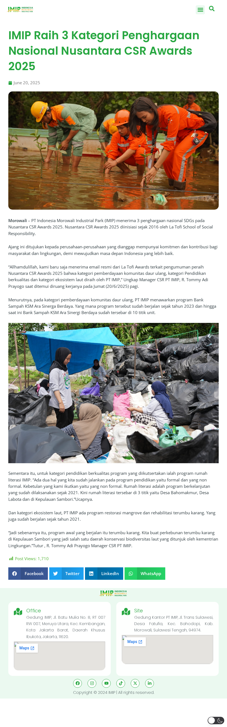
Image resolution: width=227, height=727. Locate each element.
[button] (200, 9)
